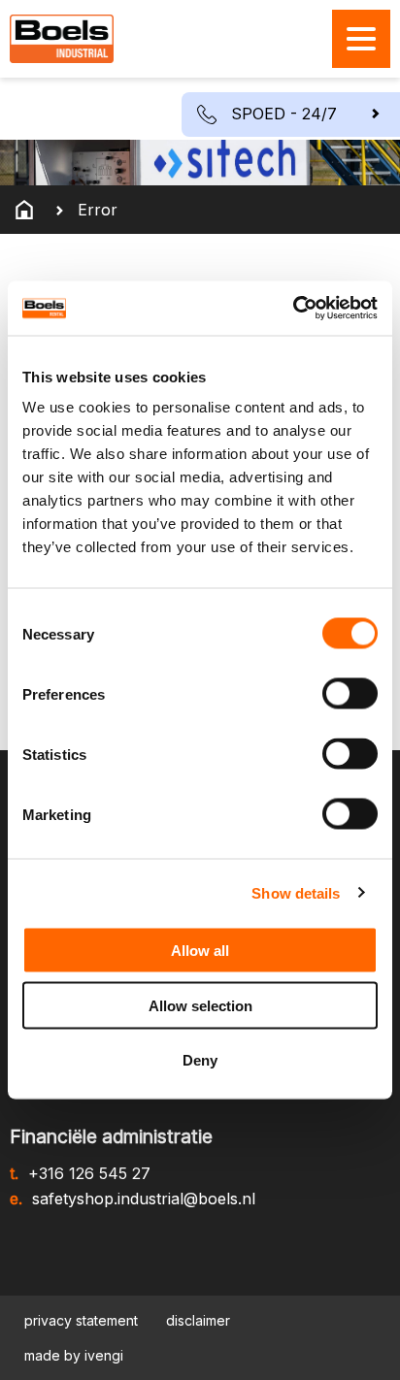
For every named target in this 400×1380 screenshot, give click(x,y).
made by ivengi (73, 1355)
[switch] (350, 693)
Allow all (200, 950)
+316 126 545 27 (89, 1173)
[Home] (24, 209)
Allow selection (200, 1005)
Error (97, 209)
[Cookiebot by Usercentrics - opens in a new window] (293, 308)
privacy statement (81, 1320)
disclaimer (198, 1320)
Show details (295, 892)
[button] (291, 114)
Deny (200, 1060)
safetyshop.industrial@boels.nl (143, 1198)
